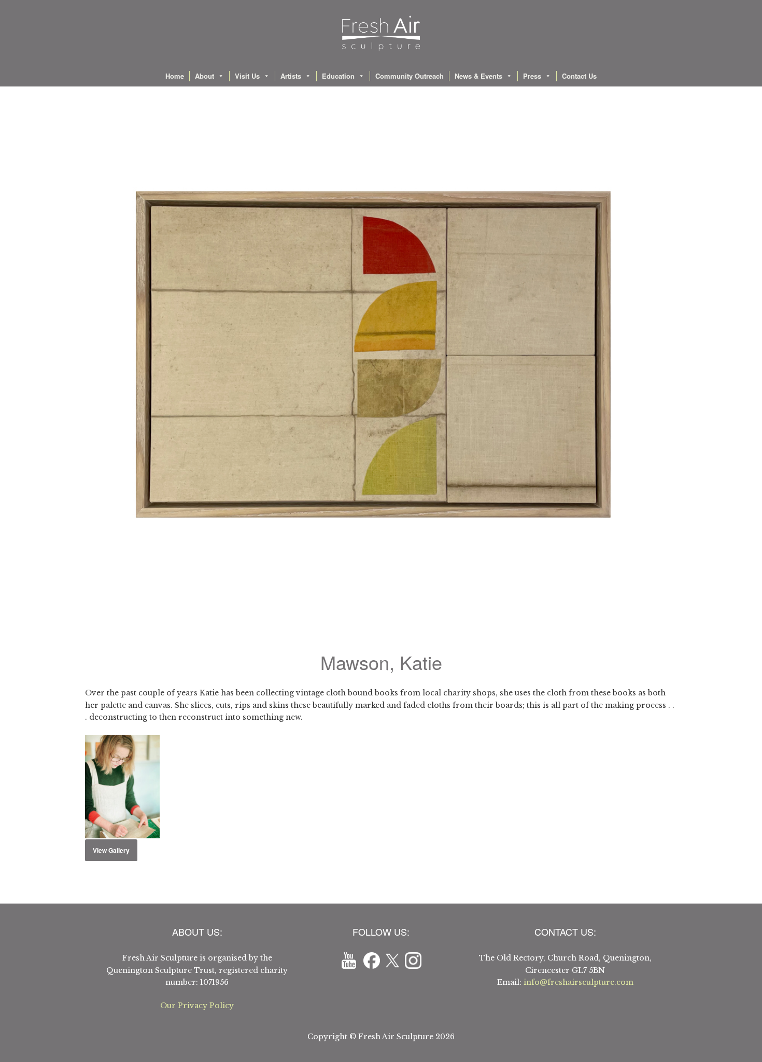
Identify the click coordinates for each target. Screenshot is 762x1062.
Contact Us (579, 76)
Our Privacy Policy (197, 1005)
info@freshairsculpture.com (578, 982)
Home (174, 76)
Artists (290, 76)
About (204, 76)
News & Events (478, 76)
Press (532, 76)
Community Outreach (409, 76)
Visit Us (247, 76)
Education (338, 76)
